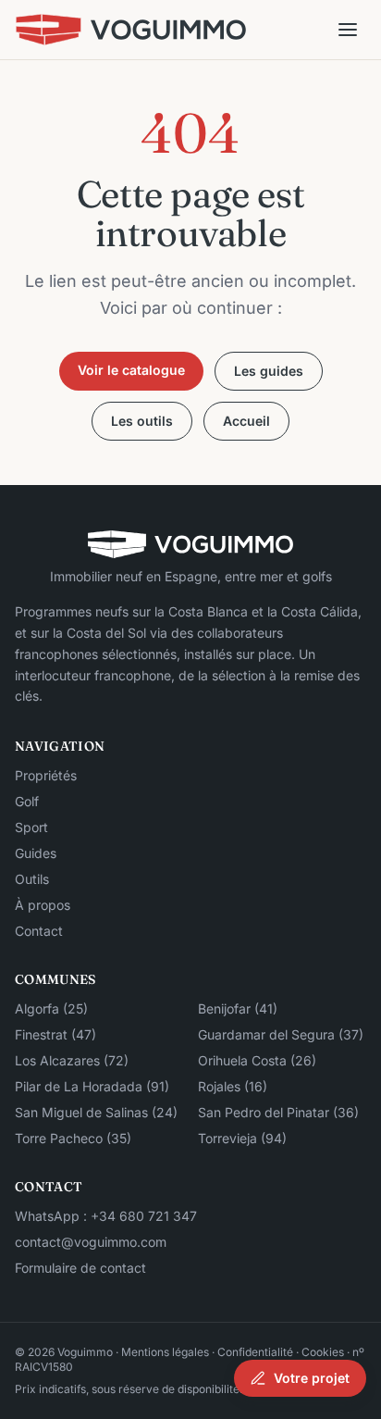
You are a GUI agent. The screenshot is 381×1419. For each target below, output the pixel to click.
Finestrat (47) (55, 1034)
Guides (35, 853)
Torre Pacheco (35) (73, 1138)
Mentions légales (165, 1352)
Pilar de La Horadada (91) (92, 1086)
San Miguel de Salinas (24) (96, 1112)
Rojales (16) (232, 1086)
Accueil (246, 421)
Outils (32, 879)
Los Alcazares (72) (72, 1060)
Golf (27, 801)
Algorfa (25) (51, 1008)
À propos (42, 905)
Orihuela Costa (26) (257, 1060)
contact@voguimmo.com (90, 1242)
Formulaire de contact (80, 1268)
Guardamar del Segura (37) (280, 1034)
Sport (31, 827)
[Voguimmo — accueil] (131, 29)
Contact (39, 931)
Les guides (268, 371)
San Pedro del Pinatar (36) (278, 1112)
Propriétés (46, 775)
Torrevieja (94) (242, 1138)
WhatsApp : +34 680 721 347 (106, 1216)
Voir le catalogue (131, 370)
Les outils (142, 421)
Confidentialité (255, 1352)
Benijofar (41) (237, 1008)
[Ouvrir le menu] (347, 29)
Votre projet (312, 1378)
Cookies (322, 1352)
